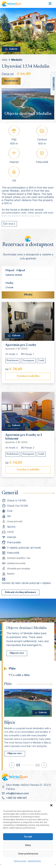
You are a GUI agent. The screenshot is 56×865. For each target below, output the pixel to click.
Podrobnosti (13, 360)
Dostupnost (28, 360)
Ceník (41, 360)
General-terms (34, 861)
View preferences (28, 853)
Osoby (9, 283)
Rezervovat (11, 81)
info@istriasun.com (17, 793)
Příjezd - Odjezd (15, 270)
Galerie (13, 49)
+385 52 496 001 (16, 797)
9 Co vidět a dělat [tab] (19, 675)
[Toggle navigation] (50, 4)
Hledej (28, 295)
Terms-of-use (20, 861)
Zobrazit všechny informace (20, 592)
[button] (51, 805)
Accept (28, 836)
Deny (28, 845)
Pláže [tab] (12, 668)
